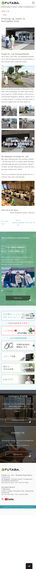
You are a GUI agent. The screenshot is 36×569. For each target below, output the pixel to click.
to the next (5, 223)
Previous (29, 222)
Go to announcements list (18, 222)
